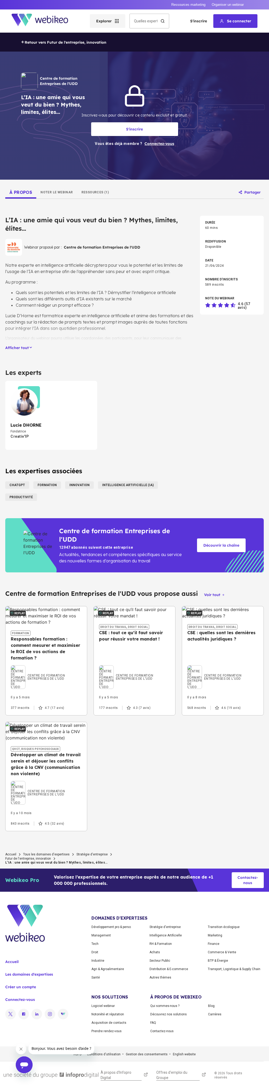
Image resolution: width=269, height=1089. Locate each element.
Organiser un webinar (228, 5)
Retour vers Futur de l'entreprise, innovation (65, 42)
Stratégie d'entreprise (92, 854)
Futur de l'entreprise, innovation (28, 858)
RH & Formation (160, 944)
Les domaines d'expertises (29, 974)
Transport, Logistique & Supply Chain (234, 969)
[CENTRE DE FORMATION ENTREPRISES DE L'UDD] (46, 670)
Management (101, 935)
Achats (154, 952)
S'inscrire (198, 21)
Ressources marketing (188, 5)
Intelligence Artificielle (165, 935)
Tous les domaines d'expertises (46, 854)
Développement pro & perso (111, 927)
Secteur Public (159, 960)
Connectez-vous (20, 999)
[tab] (20, 192)
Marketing (215, 935)
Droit (94, 952)
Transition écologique (224, 927)
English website (184, 1054)
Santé (95, 977)
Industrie (97, 960)
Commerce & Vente (222, 952)
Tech (95, 944)
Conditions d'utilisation (104, 1054)
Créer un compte (20, 987)
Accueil (10, 854)
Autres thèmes (160, 977)
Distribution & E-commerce (168, 969)
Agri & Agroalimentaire (107, 969)
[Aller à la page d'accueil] (44, 21)
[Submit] (162, 21)
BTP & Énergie (218, 960)
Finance (213, 944)
